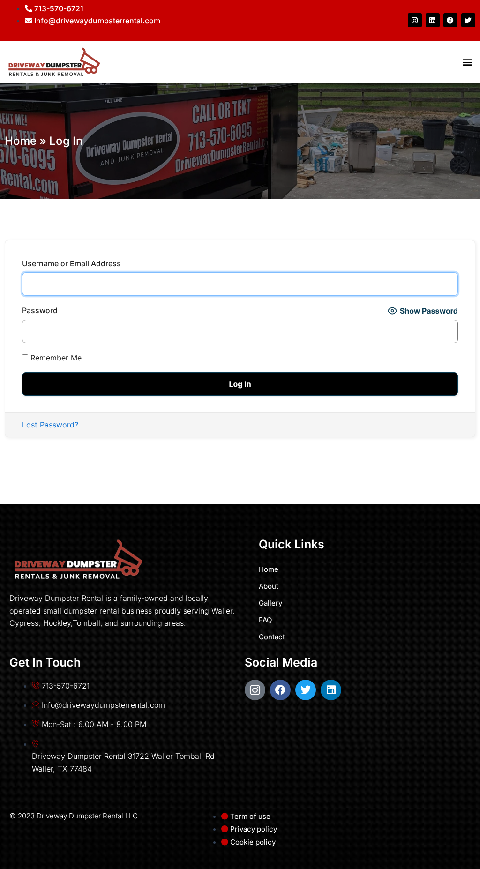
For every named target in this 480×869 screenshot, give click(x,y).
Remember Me (55, 357)
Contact (272, 636)
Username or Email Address (71, 263)
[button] (467, 62)
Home (21, 141)
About (268, 586)
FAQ (265, 619)
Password (40, 310)
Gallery (270, 603)
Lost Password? (50, 424)
